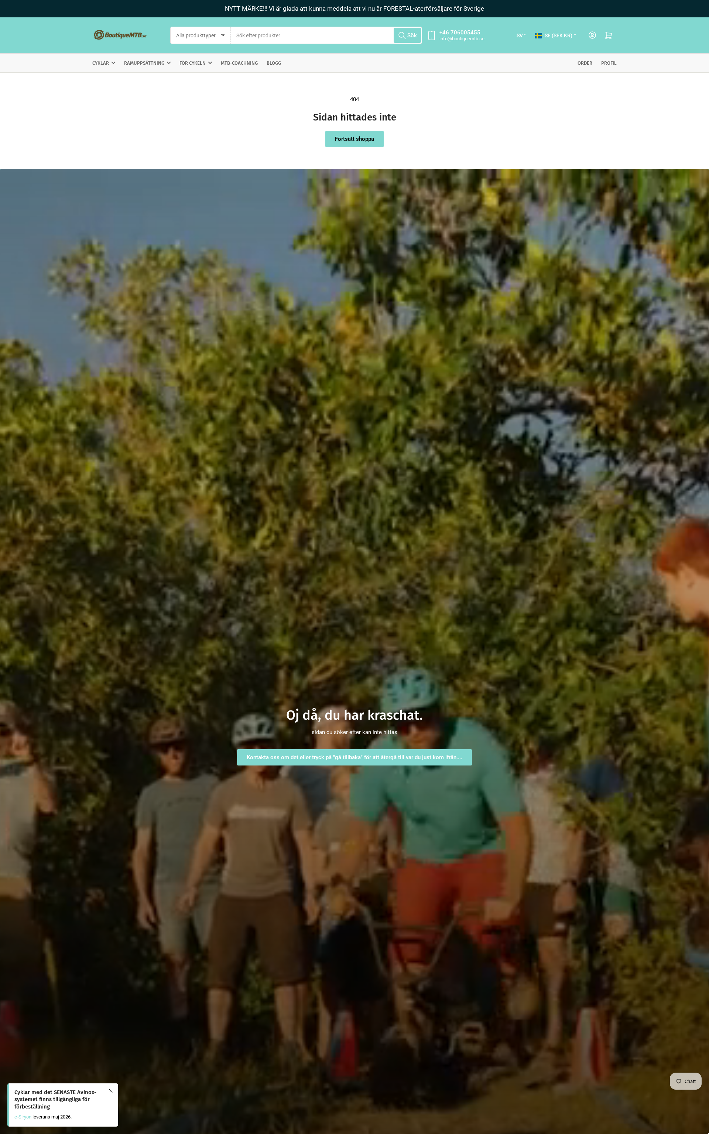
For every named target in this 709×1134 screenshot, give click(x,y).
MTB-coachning (239, 63)
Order (585, 63)
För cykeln (192, 63)
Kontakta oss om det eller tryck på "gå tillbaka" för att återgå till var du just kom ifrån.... (354, 757)
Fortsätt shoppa (354, 139)
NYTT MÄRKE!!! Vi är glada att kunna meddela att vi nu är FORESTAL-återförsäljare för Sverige (354, 8)
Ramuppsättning (144, 63)
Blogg (274, 63)
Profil (609, 63)
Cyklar (100, 63)
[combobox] (326, 35)
